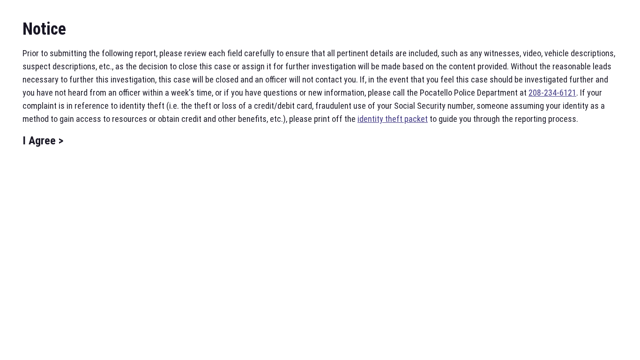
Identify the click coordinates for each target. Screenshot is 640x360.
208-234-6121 (552, 93)
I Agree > (42, 140)
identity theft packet (392, 119)
